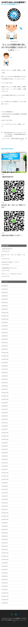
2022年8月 (4, 446)
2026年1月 (4, 309)
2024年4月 (4, 379)
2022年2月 (4, 466)
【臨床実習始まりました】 (9, 268)
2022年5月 (4, 456)
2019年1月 (4, 589)
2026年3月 (4, 302)
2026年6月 (4, 292)
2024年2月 (4, 386)
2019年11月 (4, 556)
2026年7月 (4, 289)
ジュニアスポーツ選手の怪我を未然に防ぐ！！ (13, 139)
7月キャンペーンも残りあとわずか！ (12, 274)
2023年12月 (4, 392)
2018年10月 (4, 599)
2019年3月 (4, 583)
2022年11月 (4, 436)
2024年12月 (4, 352)
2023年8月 (4, 406)
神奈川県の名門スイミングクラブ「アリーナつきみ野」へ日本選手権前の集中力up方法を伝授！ (15, 134)
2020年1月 (4, 549)
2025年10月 (4, 319)
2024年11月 (4, 356)
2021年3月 (4, 503)
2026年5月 (4, 296)
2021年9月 (4, 483)
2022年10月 (4, 439)
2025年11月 (4, 316)
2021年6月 (4, 493)
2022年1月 (4, 469)
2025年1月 (4, 349)
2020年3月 (4, 543)
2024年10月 (4, 359)
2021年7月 (4, 489)
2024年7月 (4, 369)
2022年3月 (4, 463)
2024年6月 (4, 372)
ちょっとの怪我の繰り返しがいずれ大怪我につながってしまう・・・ (14, 47)
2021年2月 (4, 506)
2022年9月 (4, 442)
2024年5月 (4, 376)
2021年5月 (4, 496)
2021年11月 (4, 476)
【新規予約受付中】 (7, 177)
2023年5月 (4, 416)
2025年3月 (4, 342)
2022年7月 (4, 449)
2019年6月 (4, 573)
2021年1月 (4, 509)
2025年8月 (4, 326)
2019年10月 (4, 559)
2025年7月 (4, 329)
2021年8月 (4, 486)
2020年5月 (4, 536)
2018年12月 (4, 593)
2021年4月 (4, 499)
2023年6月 (4, 412)
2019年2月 (4, 586)
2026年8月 (4, 286)
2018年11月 (4, 596)
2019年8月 (4, 566)
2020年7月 (4, 529)
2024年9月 (4, 362)
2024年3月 (4, 382)
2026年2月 (4, 306)
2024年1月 (4, 389)
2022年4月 (4, 459)
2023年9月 (4, 402)
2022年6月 (4, 452)
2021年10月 (4, 479)
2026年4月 (4, 299)
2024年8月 (4, 366)
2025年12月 (4, 312)
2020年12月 (4, 513)
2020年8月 (4, 526)
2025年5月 (4, 336)
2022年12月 (4, 432)
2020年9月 (4, 523)
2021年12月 (4, 472)
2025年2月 (4, 346)
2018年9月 (4, 603)
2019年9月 (4, 563)
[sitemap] (15, 614)
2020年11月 (4, 516)
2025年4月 (4, 339)
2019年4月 (4, 579)
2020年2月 (4, 546)
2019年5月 (4, 576)
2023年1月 (4, 429)
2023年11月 (4, 396)
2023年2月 (4, 426)
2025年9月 (4, 322)
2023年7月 (4, 409)
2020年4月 (4, 539)
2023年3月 (4, 422)
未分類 (2, 174)
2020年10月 (4, 519)
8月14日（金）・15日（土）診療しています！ (13, 255)
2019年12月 (4, 553)
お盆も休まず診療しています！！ (12, 235)
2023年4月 (4, 419)
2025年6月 (4, 332)
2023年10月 (4, 399)
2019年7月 (4, 569)
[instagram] (12, 614)
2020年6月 (4, 533)
